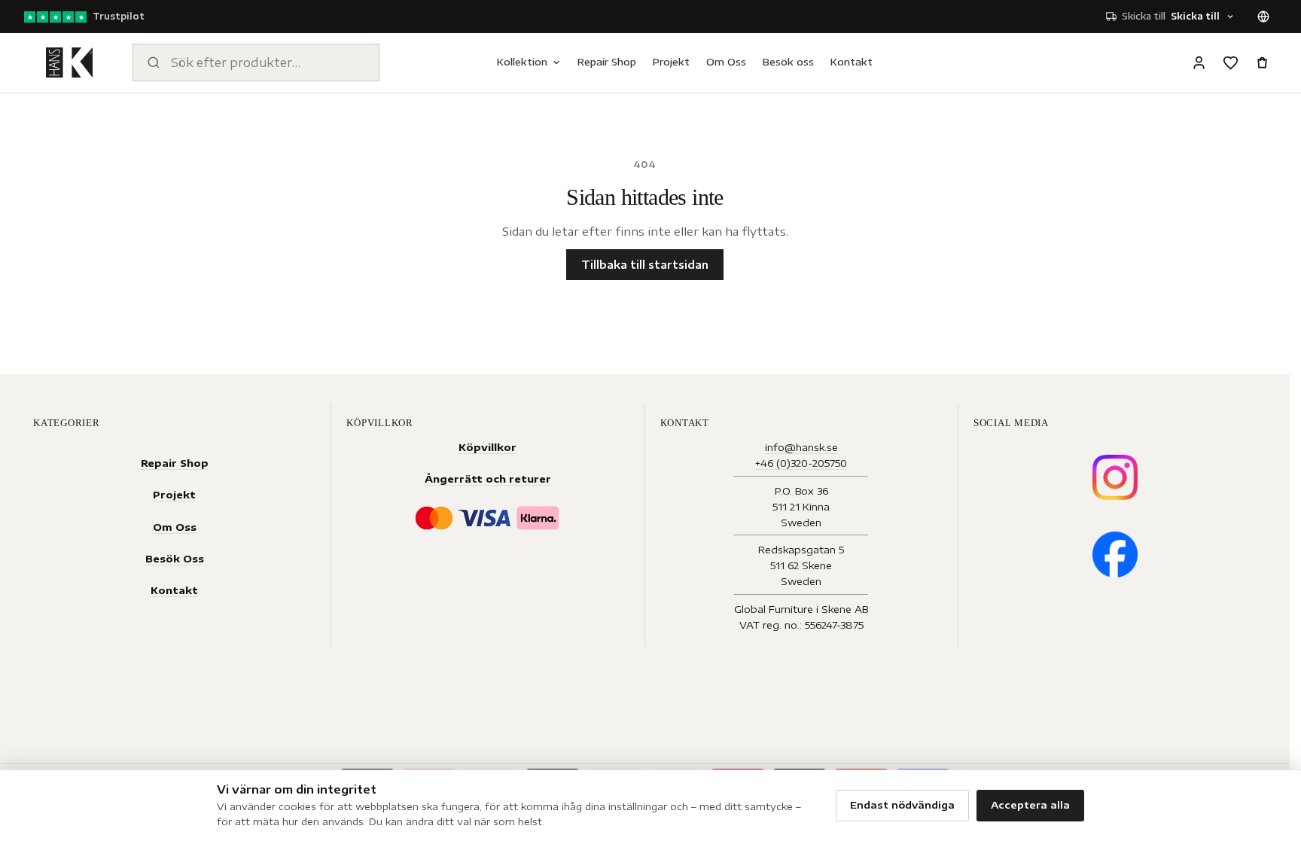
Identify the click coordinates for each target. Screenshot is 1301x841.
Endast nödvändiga (902, 805)
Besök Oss (174, 558)
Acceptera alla (1030, 805)
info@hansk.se (801, 446)
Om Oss (726, 62)
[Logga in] (1199, 62)
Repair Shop (606, 62)
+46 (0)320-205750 (801, 462)
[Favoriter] (1230, 62)
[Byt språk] (1263, 16)
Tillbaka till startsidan (644, 264)
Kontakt (851, 62)
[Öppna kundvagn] (1262, 62)
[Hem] (69, 62)
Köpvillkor (487, 446)
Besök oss (788, 62)
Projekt (671, 62)
